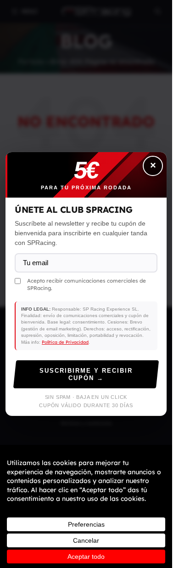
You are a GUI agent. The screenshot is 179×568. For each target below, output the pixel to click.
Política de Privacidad (65, 342)
